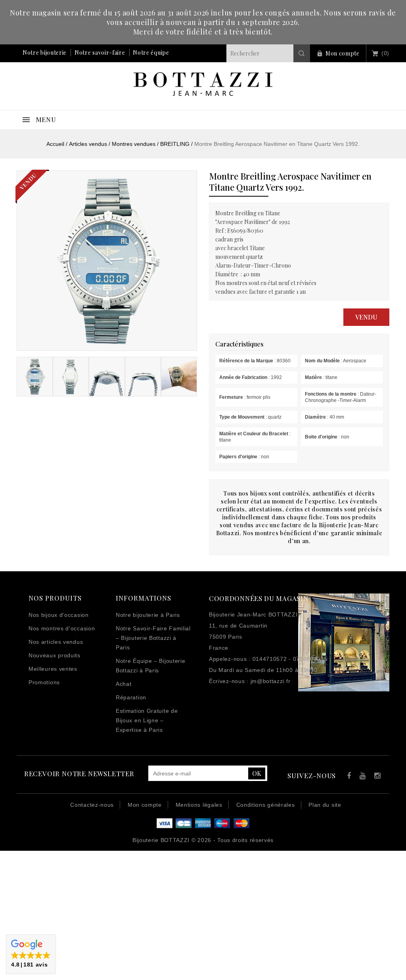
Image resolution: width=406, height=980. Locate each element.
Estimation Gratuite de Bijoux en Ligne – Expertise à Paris (147, 720)
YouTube (361, 776)
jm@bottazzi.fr (271, 681)
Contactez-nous (92, 805)
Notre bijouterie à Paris (148, 615)
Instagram (375, 776)
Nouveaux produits (54, 655)
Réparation (131, 697)
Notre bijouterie (45, 52)
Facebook (347, 776)
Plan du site (324, 805)
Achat (124, 684)
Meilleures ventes (53, 669)
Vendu (366, 317)
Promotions (44, 682)
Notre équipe (151, 52)
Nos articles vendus (56, 642)
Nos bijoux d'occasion (59, 615)
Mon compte (343, 53)
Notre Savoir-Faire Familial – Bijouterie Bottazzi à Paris (153, 638)
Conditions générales (265, 805)
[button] (31, 954)
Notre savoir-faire (100, 52)
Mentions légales (199, 805)
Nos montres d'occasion (62, 628)
